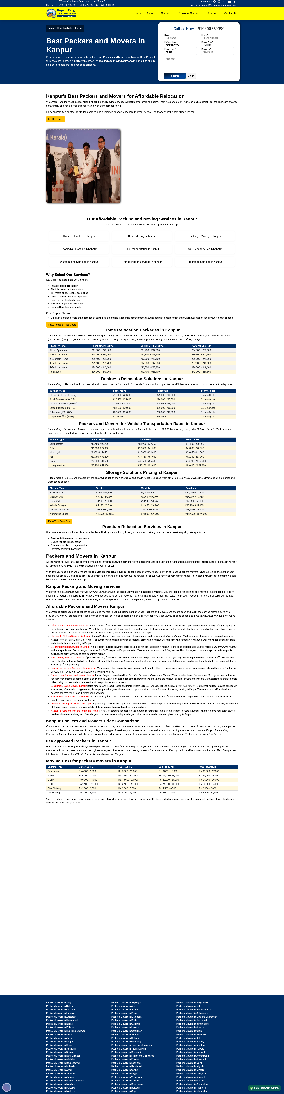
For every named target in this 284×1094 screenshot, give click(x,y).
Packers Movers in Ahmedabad (192, 1055)
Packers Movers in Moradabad (192, 1091)
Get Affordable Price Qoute (62, 324)
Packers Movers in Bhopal (59, 1041)
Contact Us (230, 13)
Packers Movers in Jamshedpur (192, 1023)
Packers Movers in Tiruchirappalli (128, 1048)
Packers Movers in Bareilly (190, 1041)
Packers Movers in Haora (59, 1045)
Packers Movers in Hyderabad (62, 1020)
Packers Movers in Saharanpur (192, 1013)
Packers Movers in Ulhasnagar (127, 1041)
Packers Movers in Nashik (59, 1023)
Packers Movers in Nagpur (125, 1073)
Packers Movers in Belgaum (125, 1087)
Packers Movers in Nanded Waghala (65, 1080)
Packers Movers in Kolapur (60, 1027)
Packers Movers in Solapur (125, 1080)
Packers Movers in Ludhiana (126, 1062)
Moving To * (206, 49)
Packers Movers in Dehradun (61, 1066)
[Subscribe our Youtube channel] (229, 1)
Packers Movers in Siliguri (59, 1002)
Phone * (204, 35)
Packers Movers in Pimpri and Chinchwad (132, 1055)
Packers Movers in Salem (59, 1006)
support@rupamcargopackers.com (218, 5)
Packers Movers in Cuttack (125, 1038)
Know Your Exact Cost (59, 521)
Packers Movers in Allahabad (61, 1059)
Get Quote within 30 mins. (266, 1088)
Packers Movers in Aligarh (190, 1066)
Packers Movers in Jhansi (59, 1038)
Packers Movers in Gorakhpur (126, 1031)
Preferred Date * (171, 42)
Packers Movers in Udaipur (190, 1080)
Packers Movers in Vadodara (191, 1034)
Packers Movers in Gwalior (190, 1027)
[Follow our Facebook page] (215, 1)
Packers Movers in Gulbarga (125, 1023)
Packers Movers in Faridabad (126, 1066)
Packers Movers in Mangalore (191, 1073)
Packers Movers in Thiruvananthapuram (131, 1045)
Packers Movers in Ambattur (61, 1016)
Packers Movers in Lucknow (60, 1013)
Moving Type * (207, 42)
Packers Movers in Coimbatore (192, 1084)
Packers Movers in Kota (188, 1038)
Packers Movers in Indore (189, 1006)
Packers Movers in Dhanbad (125, 1059)
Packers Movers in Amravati (190, 1052)
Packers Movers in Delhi (189, 1062)
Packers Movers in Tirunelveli (191, 1087)
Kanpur (58, 561)
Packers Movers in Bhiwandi (126, 1052)
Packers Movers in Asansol (190, 1077)
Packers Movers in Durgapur (61, 1087)
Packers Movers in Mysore (190, 1070)
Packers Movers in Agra (123, 1006)
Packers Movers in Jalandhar (61, 1048)
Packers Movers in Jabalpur (60, 1073)
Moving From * (170, 49)
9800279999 (86, 5)
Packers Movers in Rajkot (59, 1034)
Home (138, 13)
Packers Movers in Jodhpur (125, 1009)
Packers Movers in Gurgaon (60, 1009)
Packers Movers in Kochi (124, 1020)
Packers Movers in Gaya (123, 1091)
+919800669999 (66, 5)
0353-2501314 (106, 5)
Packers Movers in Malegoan (126, 1016)
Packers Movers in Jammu (60, 1077)
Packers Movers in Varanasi (125, 1034)
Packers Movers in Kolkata (190, 1048)
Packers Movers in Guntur (124, 1070)
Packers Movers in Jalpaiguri (126, 1002)
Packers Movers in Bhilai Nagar (127, 1084)
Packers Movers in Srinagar (60, 1052)
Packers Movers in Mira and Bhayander (196, 1016)
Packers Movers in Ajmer (59, 1070)
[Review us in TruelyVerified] (235, 1)
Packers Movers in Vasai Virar (126, 1077)
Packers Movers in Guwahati (191, 1059)
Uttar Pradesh (64, 28)
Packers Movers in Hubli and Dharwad (65, 1031)
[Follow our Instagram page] (219, 1)
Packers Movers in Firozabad (191, 1020)
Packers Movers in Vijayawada (192, 1002)
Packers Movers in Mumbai (60, 1084)
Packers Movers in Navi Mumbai (63, 1055)
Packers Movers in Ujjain (189, 1031)
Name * (167, 35)
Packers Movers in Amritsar (190, 1045)
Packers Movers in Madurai (60, 1091)
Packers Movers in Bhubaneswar (63, 1062)
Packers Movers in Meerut (125, 1027)
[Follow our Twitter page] (224, 1)
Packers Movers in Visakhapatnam (194, 1009)
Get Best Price (55, 119)
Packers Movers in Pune (124, 1013)
